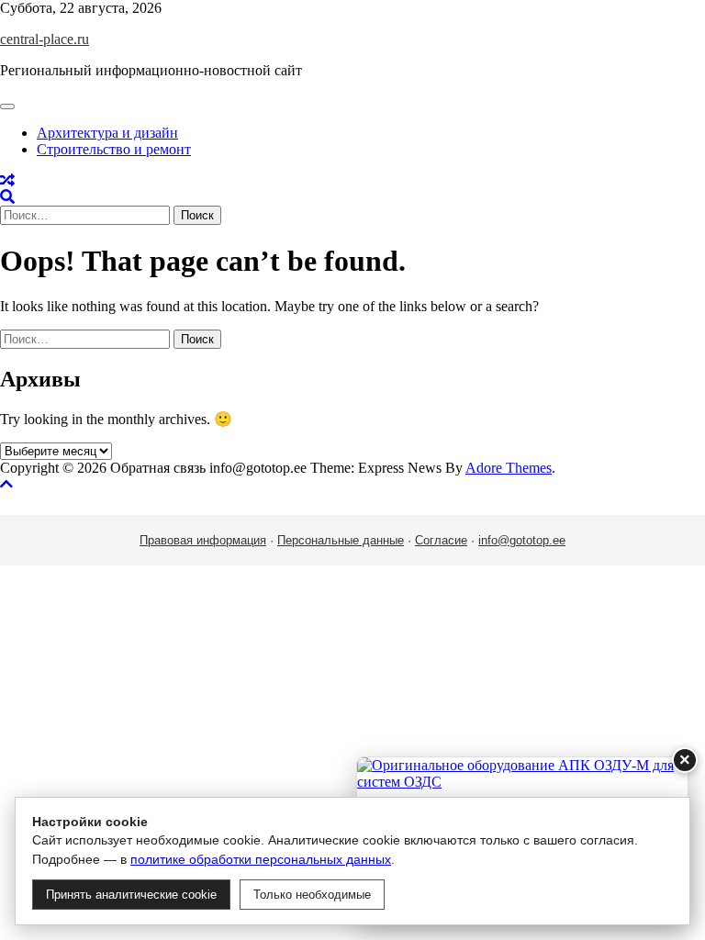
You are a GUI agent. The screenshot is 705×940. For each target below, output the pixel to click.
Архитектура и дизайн (107, 132)
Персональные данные (340, 540)
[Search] (7, 197)
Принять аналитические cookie (131, 894)
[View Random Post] (7, 180)
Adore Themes (508, 468)
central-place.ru (44, 39)
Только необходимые (312, 894)
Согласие (441, 540)
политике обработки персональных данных (260, 859)
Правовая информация (203, 540)
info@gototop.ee (521, 540)
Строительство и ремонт (114, 149)
